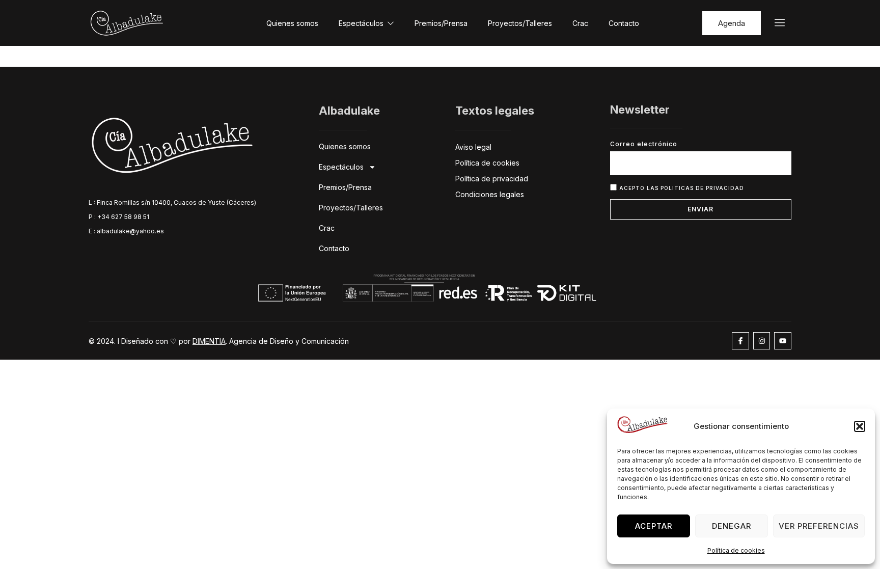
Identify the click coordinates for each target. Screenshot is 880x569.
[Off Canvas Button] (773, 23)
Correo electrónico (643, 144)
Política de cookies (736, 550)
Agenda (731, 23)
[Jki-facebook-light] (740, 340)
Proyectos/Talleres (520, 23)
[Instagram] (762, 340)
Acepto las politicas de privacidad (681, 187)
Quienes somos (292, 23)
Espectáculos (361, 23)
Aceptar (653, 526)
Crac (580, 23)
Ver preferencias (819, 526)
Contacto (624, 23)
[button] (860, 426)
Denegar (731, 526)
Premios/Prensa (441, 23)
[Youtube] (782, 340)
